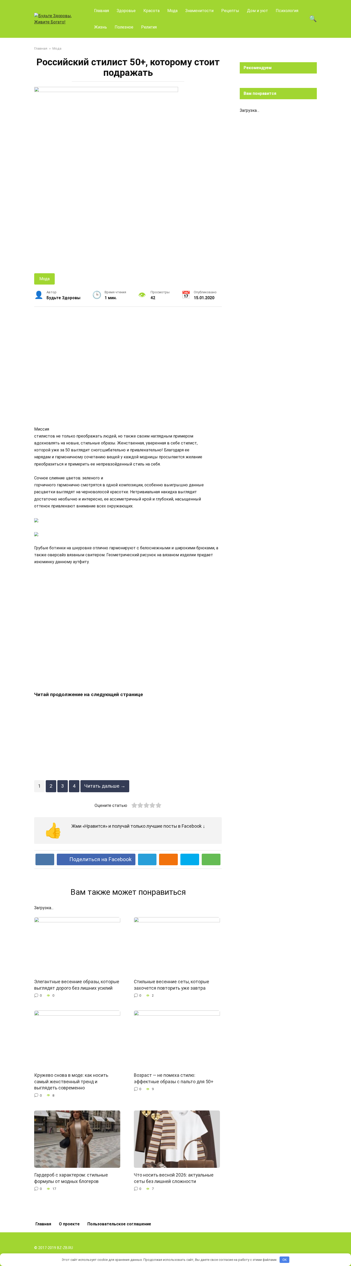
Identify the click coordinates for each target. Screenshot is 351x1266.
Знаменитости (199, 10)
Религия (149, 27)
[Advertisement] (127, 366)
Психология (287, 10)
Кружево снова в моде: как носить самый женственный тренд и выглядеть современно (71, 1081)
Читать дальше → (104, 786)
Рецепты (230, 10)
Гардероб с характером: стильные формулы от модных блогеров (71, 1178)
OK (284, 1260)
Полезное (124, 27)
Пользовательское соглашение (119, 1224)
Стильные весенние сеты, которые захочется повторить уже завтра (171, 985)
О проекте (69, 1224)
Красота (151, 10)
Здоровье (126, 10)
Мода (172, 10)
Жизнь (100, 27)
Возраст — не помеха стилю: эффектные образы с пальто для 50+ (174, 1078)
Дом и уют (257, 10)
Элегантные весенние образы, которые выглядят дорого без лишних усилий (76, 985)
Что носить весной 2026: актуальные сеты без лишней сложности (174, 1178)
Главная (101, 10)
